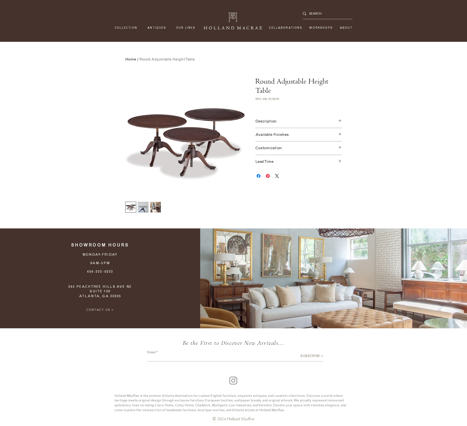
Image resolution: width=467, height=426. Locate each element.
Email (151, 352)
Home (130, 59)
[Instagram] (233, 380)
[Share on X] (277, 176)
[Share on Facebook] (258, 176)
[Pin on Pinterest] (268, 176)
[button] (185, 28)
